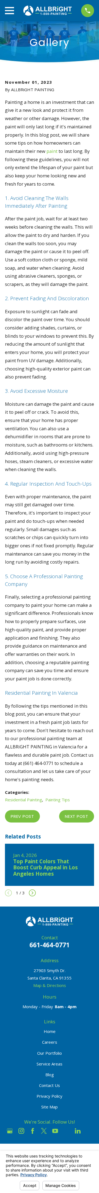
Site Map (49, 1107)
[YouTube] (55, 1131)
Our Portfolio (49, 1053)
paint (51, 151)
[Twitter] (44, 1131)
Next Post (76, 816)
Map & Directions (49, 985)
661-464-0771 (49, 945)
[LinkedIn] (78, 1131)
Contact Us (49, 1085)
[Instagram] (21, 1131)
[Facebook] (32, 1131)
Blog (49, 1074)
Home (50, 1031)
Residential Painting (23, 799)
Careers (49, 1042)
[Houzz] (66, 1131)
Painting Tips (57, 799)
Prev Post (22, 816)
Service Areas (49, 1064)
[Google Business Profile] (10, 1131)
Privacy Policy (49, 1096)
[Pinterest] (89, 1131)
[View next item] (32, 892)
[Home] (47, 11)
